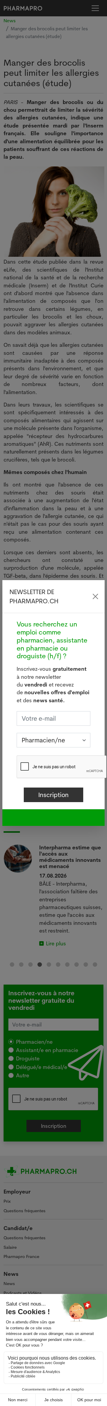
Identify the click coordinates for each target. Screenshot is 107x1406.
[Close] (95, 596)
